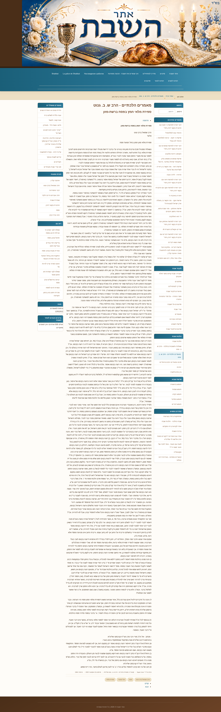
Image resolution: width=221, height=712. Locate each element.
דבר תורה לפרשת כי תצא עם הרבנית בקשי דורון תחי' (170, 126)
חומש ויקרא (177, 394)
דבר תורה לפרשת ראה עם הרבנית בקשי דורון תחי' (171, 181)
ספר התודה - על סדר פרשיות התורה (170, 297)
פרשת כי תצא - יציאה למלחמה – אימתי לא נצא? (168, 139)
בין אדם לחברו (175, 372)
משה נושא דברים (174, 242)
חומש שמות (176, 389)
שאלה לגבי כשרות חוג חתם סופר (51, 273)
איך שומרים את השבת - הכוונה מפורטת (123, 74)
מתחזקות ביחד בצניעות (172, 416)
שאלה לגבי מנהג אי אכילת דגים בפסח (52, 231)
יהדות (179, 367)
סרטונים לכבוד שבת (173, 329)
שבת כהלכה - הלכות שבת (171, 421)
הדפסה (146, 120)
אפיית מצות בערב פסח (51, 251)
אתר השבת (173, 74)
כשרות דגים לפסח (53, 288)
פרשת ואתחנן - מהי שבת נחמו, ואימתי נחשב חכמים (169, 210)
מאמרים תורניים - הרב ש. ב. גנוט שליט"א (116, 672)
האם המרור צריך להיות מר (51, 265)
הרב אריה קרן (54, 215)
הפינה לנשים (173, 81)
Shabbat (55, 74)
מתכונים (178, 281)
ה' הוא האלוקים (175, 216)
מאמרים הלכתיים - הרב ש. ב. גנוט (169, 355)
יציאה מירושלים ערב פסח (52, 281)
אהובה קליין (55, 180)
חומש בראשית (175, 384)
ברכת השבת (176, 431)
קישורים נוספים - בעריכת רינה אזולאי (170, 458)
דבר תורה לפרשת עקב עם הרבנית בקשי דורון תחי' (168, 189)
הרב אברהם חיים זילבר (51, 195)
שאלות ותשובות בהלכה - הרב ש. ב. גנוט (169, 347)
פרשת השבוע (176, 324)
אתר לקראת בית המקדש (172, 426)
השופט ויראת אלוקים (173, 154)
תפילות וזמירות (175, 319)
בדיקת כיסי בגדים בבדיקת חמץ (53, 244)
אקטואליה (177, 452)
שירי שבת (177, 309)
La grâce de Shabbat (71, 74)
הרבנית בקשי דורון (53, 205)
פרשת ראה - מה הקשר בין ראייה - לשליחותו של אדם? (168, 168)
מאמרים (178, 314)
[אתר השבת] (110, 33)
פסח (130, 679)
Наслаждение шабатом (94, 74)
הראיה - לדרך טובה (174, 175)
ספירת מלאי (110, 679)
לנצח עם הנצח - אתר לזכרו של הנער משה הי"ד (169, 445)
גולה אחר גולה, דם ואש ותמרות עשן (169, 259)
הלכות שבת (177, 341)
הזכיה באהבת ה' (175, 196)
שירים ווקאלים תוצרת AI (172, 229)
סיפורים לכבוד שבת (173, 291)
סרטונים (147, 81)
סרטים (162, 74)
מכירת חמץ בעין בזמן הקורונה (51, 294)
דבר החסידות (54, 190)
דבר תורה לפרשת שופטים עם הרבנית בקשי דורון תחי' (170, 147)
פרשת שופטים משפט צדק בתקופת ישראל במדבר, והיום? (169, 160)
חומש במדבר (176, 399)
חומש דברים (176, 404)
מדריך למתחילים (149, 74)
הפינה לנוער (159, 81)
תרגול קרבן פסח (53, 238)
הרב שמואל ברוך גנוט (143, 679)
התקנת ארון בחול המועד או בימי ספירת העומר (50, 257)
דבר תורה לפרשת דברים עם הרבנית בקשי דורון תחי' (170, 235)
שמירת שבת (55, 200)
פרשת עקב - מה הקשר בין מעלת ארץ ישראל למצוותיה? (169, 202)
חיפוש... (179, 112)
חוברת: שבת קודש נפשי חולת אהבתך (170, 275)
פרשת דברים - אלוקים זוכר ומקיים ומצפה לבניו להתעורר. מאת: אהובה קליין (170, 250)
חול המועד (121, 679)
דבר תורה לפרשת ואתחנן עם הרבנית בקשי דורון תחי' (170, 223)
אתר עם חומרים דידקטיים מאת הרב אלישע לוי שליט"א (169, 437)
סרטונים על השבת (174, 304)
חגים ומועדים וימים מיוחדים (170, 362)
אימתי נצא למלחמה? (173, 133)
